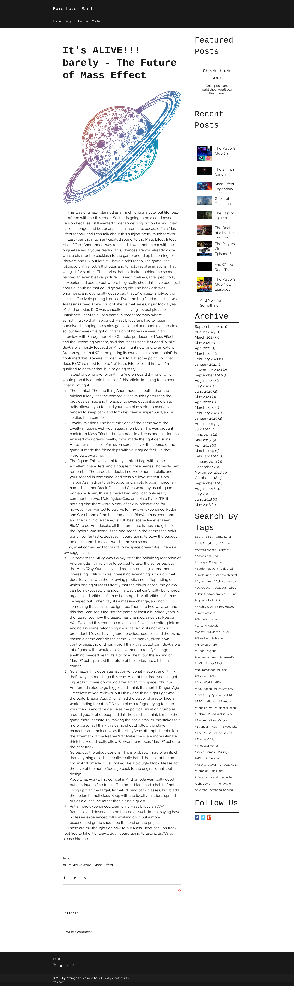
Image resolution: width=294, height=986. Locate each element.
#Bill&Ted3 (227, 568)
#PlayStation (203, 688)
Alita (229, 777)
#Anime (225, 543)
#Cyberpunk (203, 581)
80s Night (217, 770)
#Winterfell (213, 758)
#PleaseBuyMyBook (208, 695)
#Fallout (207, 600)
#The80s (201, 733)
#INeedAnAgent (205, 650)
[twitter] (61, 966)
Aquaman (201, 789)
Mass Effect (103, 865)
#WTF (199, 758)
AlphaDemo (202, 783)
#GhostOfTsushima (207, 631)
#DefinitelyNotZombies (210, 594)
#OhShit (215, 676)
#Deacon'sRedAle (224, 587)
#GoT (226, 631)
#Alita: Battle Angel (218, 537)
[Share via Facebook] (64, 878)
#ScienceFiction (225, 707)
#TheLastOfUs (204, 739)
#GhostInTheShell (206, 625)
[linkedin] (67, 966)
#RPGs (199, 701)
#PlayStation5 (223, 688)
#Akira (199, 537)
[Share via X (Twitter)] (74, 878)
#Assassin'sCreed (206, 556)
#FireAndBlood (225, 606)
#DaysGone (202, 587)
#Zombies (201, 770)
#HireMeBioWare (206, 644)
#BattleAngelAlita (206, 568)
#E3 (197, 600)
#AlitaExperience (206, 543)
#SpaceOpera (217, 720)
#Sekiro (200, 714)
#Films (220, 600)
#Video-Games (205, 752)
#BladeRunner (204, 575)
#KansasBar (228, 657)
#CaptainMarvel (226, 575)
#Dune (232, 594)
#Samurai (225, 701)
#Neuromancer (205, 669)
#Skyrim (200, 720)
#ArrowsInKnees (205, 549)
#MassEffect (214, 663)
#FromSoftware (205, 613)
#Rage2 (211, 701)
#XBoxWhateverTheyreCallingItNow (217, 764)
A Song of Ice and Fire (209, 777)
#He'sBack (219, 638)
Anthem (228, 783)
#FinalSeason (204, 606)
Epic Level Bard (72, 8)
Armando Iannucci (221, 789)
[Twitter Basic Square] (203, 817)
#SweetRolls (229, 726)
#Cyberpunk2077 (225, 581)
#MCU (199, 663)
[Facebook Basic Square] (197, 817)
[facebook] (55, 966)
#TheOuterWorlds (207, 745)
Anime (217, 783)
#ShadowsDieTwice (220, 714)
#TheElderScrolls (220, 733)
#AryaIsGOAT (227, 549)
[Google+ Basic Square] (209, 817)
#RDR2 (227, 695)
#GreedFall (202, 638)
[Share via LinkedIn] (84, 878)
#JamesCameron (206, 657)
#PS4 (217, 682)
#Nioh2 (222, 669)
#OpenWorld (203, 682)
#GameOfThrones (207, 619)
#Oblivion (201, 676)
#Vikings (223, 752)
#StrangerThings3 (206, 726)
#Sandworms (203, 707)
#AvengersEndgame (208, 562)
